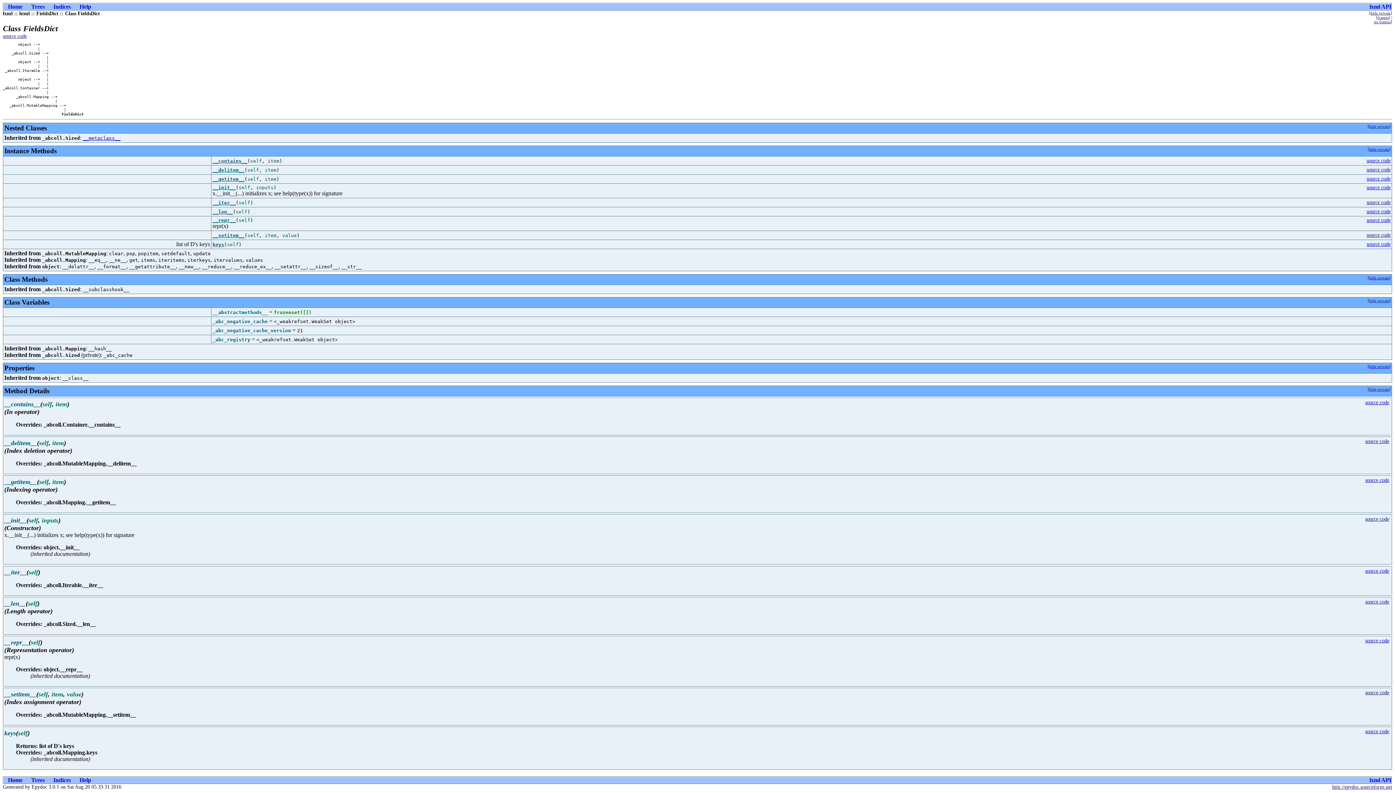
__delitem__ (228, 170)
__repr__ (224, 220)
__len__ (223, 212)
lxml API (1380, 7)
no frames (1382, 22)
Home (15, 7)
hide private (1381, 13)
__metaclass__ (102, 138)
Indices (62, 7)
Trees (38, 7)
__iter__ (224, 203)
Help (85, 7)
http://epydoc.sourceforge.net (1362, 787)
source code (15, 36)
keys (218, 244)
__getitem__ (228, 179)
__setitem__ (228, 235)
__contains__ (230, 161)
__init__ (224, 187)
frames (1383, 17)
